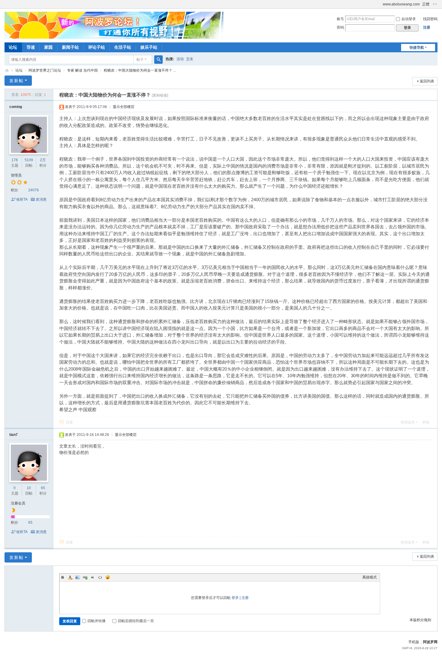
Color (70, 577)
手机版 (413, 642)
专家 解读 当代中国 (82, 70)
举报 (425, 422)
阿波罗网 (430, 642)
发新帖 (16, 80)
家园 (48, 47)
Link (85, 577)
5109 (29, 160)
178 (14, 160)
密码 (340, 27)
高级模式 (369, 577)
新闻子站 (70, 47)
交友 (189, 59)
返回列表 (427, 81)
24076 (33, 190)
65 (43, 488)
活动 (180, 59)
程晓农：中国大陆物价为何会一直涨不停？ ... (140, 70)
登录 (235, 598)
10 (29, 488)
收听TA (22, 199)
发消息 (41, 199)
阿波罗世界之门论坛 (45, 70)
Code (100, 577)
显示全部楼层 (123, 107)
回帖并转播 (96, 621)
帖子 (140, 59)
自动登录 (408, 19)
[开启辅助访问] (380, 4)
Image (78, 577)
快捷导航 (417, 47)
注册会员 (18, 503)
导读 (30, 47)
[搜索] (158, 59)
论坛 (13, 47)
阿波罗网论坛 (7, 70)
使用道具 (408, 422)
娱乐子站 (148, 47)
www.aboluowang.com (401, 4)
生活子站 (122, 47)
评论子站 (96, 47)
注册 (426, 27)
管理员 (16, 175)
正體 (425, 4)
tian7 (13, 435)
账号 (340, 19)
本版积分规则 (420, 620)
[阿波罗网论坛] (114, 25)
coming (15, 107)
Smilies (108, 577)
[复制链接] (160, 95)
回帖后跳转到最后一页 (136, 621)
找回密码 (430, 19)
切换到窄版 (434, 4)
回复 (69, 422)
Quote (93, 577)
